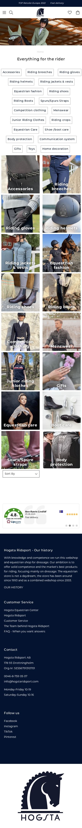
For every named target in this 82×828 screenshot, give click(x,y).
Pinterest (10, 737)
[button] (21, 473)
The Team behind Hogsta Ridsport (26, 626)
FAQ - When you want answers (24, 631)
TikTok (8, 731)
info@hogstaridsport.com (21, 681)
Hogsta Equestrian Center (21, 610)
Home (40, 52)
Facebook (10, 721)
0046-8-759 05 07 (15, 676)
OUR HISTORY (13, 587)
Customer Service (16, 621)
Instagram (11, 726)
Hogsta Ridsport (15, 615)
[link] (41, 516)
